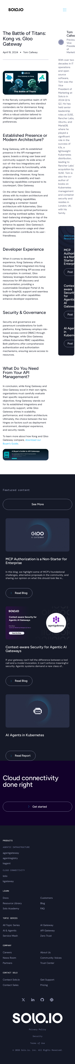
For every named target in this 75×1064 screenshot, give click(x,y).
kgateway (8, 881)
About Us (45, 952)
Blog (42, 903)
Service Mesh (10, 935)
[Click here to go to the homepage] (15, 9)
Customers (46, 897)
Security (37, 1036)
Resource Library (12, 903)
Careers (7, 952)
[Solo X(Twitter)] (23, 1000)
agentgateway (11, 852)
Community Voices (51, 957)
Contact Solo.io (11, 979)
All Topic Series (11, 925)
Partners (7, 963)
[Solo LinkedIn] (33, 1000)
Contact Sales (10, 985)
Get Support (47, 979)
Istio (5, 876)
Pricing (44, 985)
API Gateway (47, 930)
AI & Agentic (10, 930)
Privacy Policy (37, 1029)
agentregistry (10, 858)
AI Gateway (46, 925)
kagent (6, 863)
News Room (9, 957)
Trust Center (47, 963)
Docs (6, 897)
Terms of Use (37, 1043)
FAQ (42, 908)
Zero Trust (46, 935)
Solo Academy (11, 908)
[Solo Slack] (52, 1000)
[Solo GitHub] (42, 1000)
